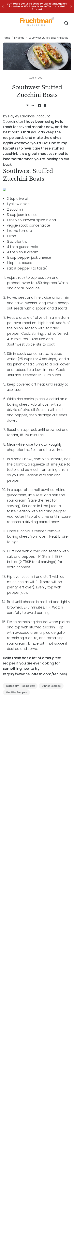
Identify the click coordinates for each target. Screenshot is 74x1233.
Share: (30, 105)
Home (6, 37)
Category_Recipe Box (20, 686)
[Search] (66, 23)
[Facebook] (39, 105)
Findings (19, 37)
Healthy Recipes (16, 692)
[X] (45, 105)
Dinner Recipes (51, 686)
